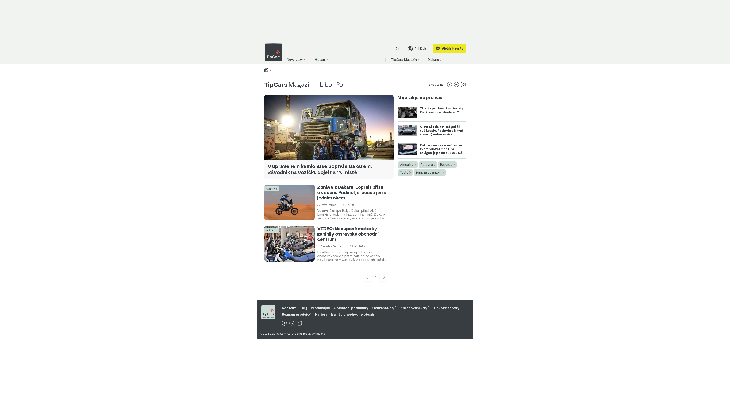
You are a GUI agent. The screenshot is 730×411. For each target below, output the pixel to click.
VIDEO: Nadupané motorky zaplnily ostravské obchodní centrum (348, 234)
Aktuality (406, 164)
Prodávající (320, 308)
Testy (404, 172)
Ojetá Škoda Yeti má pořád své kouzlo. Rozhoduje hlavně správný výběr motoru (442, 130)
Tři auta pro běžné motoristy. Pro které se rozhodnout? (442, 110)
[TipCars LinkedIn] (291, 323)
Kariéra (321, 314)
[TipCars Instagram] (299, 323)
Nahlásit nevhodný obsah (352, 314)
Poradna (427, 164)
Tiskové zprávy (446, 308)
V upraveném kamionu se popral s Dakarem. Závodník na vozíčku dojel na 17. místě (320, 169)
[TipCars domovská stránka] (275, 52)
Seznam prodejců (296, 314)
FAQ (303, 308)
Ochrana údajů (384, 308)
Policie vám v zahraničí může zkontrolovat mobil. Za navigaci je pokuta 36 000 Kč (441, 149)
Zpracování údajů (415, 308)
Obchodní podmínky (351, 308)
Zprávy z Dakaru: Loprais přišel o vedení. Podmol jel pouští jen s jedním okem (351, 193)
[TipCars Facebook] (284, 323)
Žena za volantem (428, 172)
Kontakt (289, 308)
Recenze (446, 164)
